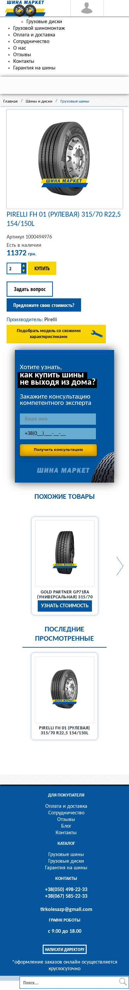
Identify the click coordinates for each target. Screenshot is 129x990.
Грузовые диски (66, 861)
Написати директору (64, 949)
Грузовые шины (66, 854)
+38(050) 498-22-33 (66, 889)
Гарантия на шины (66, 868)
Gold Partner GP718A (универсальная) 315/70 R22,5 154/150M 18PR (65, 597)
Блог (66, 826)
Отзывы (66, 819)
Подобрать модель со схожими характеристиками (49, 333)
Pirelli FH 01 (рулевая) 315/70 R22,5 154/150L (64, 731)
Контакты (66, 833)
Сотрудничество (66, 813)
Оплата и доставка (66, 806)
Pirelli (50, 320)
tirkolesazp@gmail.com (66, 909)
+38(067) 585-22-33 (66, 896)
